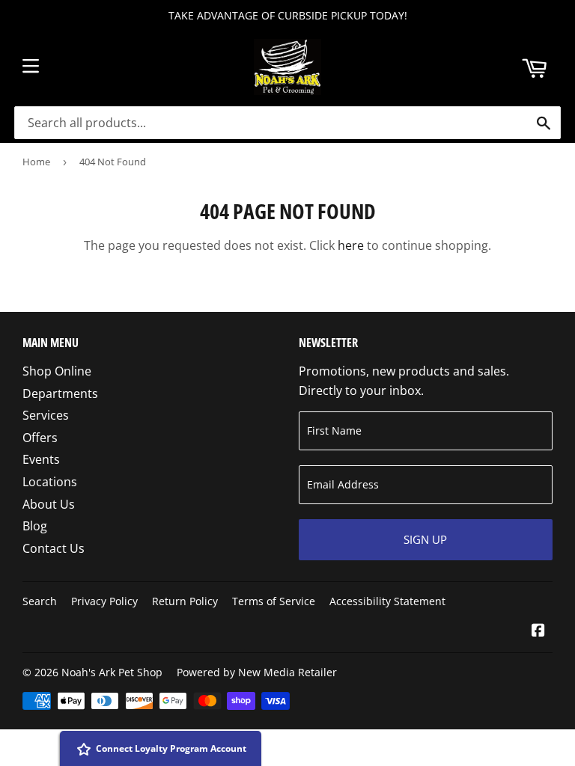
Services (45, 415)
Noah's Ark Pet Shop (111, 672)
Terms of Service (273, 601)
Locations (49, 482)
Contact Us (53, 548)
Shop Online (56, 371)
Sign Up (425, 539)
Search (39, 601)
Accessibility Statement (387, 601)
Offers (40, 437)
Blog (34, 526)
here (351, 245)
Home (36, 161)
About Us (48, 504)
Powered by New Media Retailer (257, 672)
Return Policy (185, 601)
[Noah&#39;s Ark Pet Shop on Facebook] (538, 631)
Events (41, 459)
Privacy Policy (104, 601)
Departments (60, 393)
